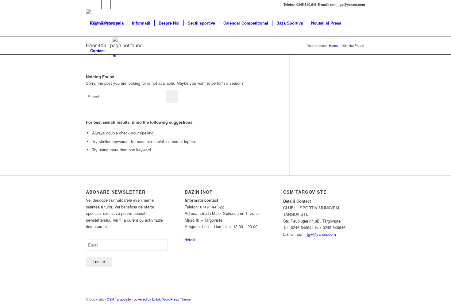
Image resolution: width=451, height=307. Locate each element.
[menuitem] (107, 23)
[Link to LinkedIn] (115, 4)
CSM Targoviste (119, 299)
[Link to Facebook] (87, 4)
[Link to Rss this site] (124, 4)
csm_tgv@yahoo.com (316, 234)
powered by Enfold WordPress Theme (162, 299)
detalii (190, 240)
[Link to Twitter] (96, 4)
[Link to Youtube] (106, 4)
